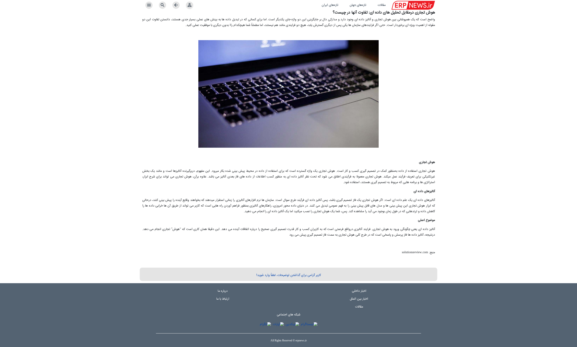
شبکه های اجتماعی (288, 314)
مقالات (359, 307)
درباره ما (223, 291)
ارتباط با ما (222, 299)
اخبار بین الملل (359, 299)
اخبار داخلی (359, 291)
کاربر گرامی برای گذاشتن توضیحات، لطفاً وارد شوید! (288, 275)
